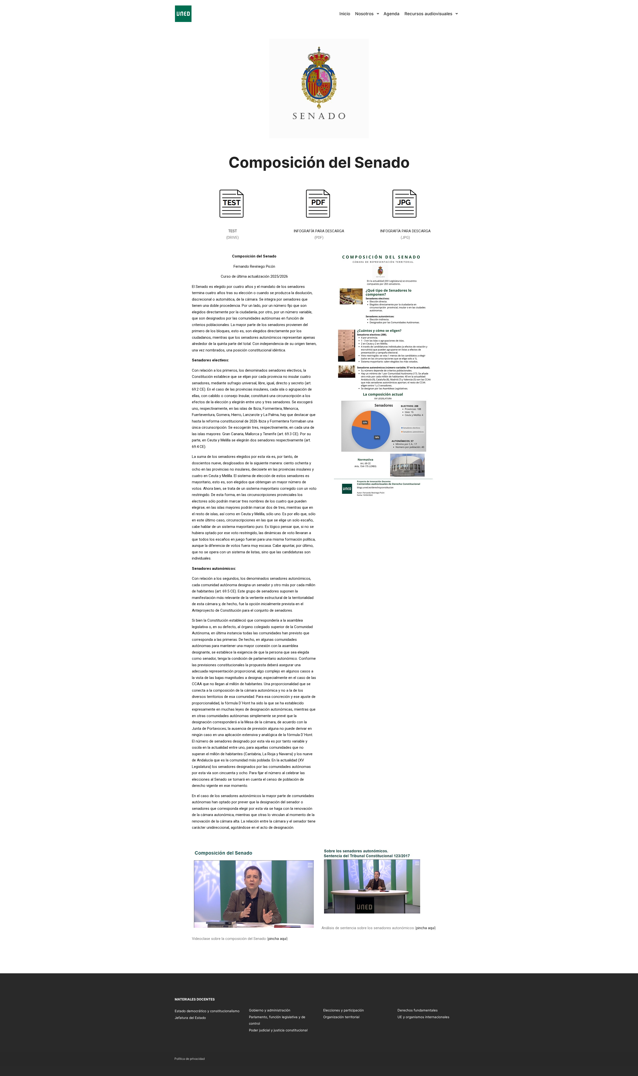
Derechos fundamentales (418, 1010)
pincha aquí (277, 938)
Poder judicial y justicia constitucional (278, 1030)
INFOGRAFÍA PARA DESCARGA (319, 231)
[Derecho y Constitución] (183, 13)
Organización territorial (341, 1017)
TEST (232, 231)
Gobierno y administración (269, 1010)
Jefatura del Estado (190, 1018)
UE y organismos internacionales (423, 1017)
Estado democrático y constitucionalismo (207, 1011)
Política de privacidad (189, 1059)
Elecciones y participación (343, 1010)
